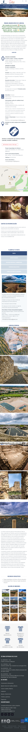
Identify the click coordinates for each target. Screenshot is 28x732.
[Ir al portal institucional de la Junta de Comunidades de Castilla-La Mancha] (4, 2)
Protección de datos (12, 726)
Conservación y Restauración (7, 683)
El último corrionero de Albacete (8, 661)
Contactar (4, 726)
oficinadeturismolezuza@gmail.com (10, 319)
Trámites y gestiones (5, 696)
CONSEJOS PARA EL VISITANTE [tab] (14, 271)
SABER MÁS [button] (14, 52)
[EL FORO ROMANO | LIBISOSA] (14, 399)
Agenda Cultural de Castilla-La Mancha (9, 686)
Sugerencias (3, 699)
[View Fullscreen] (26, 187)
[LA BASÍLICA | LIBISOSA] (14, 427)
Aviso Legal (23, 729)
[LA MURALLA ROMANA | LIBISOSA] (14, 370)
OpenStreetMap (21, 189)
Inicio (4, 5)
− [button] (26, 169)
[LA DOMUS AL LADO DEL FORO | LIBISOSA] (14, 456)
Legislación (3, 691)
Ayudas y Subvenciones (6, 694)
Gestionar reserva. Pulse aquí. (11, 144)
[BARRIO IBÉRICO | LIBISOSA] (14, 341)
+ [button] (26, 167)
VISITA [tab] (14, 253)
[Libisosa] (14, 177)
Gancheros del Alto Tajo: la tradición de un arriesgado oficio (13, 665)
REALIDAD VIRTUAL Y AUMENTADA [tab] (14, 262)
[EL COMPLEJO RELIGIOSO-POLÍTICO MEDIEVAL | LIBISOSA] (14, 485)
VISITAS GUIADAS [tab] (14, 258)
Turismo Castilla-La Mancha (7, 688)
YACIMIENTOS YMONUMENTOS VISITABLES (20, 635)
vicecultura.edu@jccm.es (9, 711)
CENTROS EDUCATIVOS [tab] (14, 267)
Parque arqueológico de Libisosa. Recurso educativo (15, 579)
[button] (2, 12)
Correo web (16, 727)
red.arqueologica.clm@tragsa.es (18, 120)
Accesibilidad (23, 727)
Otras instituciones (22, 726)
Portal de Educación (8, 727)
